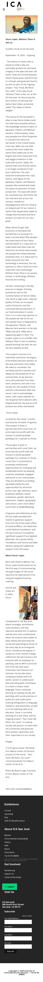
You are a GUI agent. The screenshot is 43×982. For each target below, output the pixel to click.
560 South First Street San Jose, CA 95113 (13, 905)
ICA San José (8, 902)
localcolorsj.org (26, 507)
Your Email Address (11, 918)
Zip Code (8, 943)
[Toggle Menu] (13, 6)
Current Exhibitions (24, 789)
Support (10, 886)
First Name (8, 927)
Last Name (8, 935)
